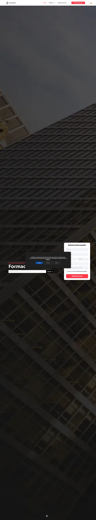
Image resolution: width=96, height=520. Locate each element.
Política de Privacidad (82, 271)
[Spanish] (91, 3)
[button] (78, 3)
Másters (51, 2)
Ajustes (56, 262)
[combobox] (77, 267)
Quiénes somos (62, 2)
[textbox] (75, 268)
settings (48, 259)
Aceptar (39, 262)
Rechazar (48, 262)
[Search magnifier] (50, 271)
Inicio (44, 2)
